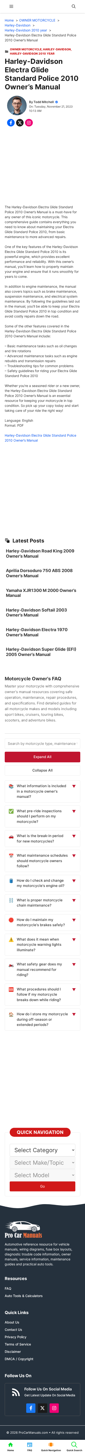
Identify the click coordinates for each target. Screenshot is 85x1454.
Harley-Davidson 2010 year (32, 53)
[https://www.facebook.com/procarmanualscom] (31, 1408)
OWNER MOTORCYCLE (26, 49)
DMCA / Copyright (19, 1359)
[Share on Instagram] (29, 122)
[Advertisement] (42, 166)
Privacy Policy (15, 1337)
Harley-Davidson (57, 49)
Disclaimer (13, 1352)
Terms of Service (18, 1344)
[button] (73, 6)
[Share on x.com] (20, 122)
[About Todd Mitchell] (17, 106)
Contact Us (13, 1330)
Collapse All (42, 770)
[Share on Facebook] (11, 122)
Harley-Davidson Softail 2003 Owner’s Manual (36, 613)
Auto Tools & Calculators (24, 1296)
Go (42, 1186)
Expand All (42, 757)
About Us (12, 1322)
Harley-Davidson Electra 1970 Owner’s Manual (37, 632)
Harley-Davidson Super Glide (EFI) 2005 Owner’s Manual (41, 652)
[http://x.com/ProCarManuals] (42, 1408)
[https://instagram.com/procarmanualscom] (54, 1408)
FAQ (8, 1288)
